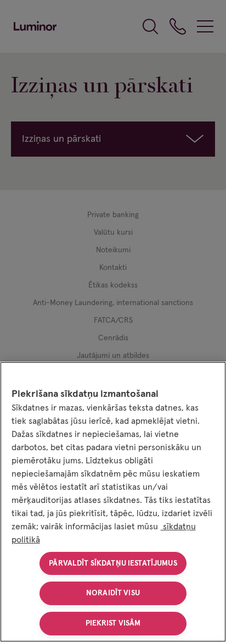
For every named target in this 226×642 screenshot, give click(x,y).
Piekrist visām (113, 623)
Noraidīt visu (113, 593)
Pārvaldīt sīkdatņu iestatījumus (113, 563)
